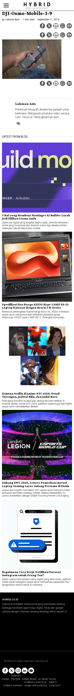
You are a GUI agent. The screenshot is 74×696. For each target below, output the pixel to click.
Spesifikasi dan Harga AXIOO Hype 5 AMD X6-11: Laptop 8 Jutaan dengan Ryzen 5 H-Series (35, 306)
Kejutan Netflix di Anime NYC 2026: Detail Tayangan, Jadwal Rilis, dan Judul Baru (31, 395)
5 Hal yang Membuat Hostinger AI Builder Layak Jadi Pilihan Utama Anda (36, 217)
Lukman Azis (12, 19)
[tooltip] (42, 25)
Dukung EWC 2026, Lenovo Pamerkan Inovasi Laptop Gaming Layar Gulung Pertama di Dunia (35, 484)
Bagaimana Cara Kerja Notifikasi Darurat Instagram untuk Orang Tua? (31, 573)
